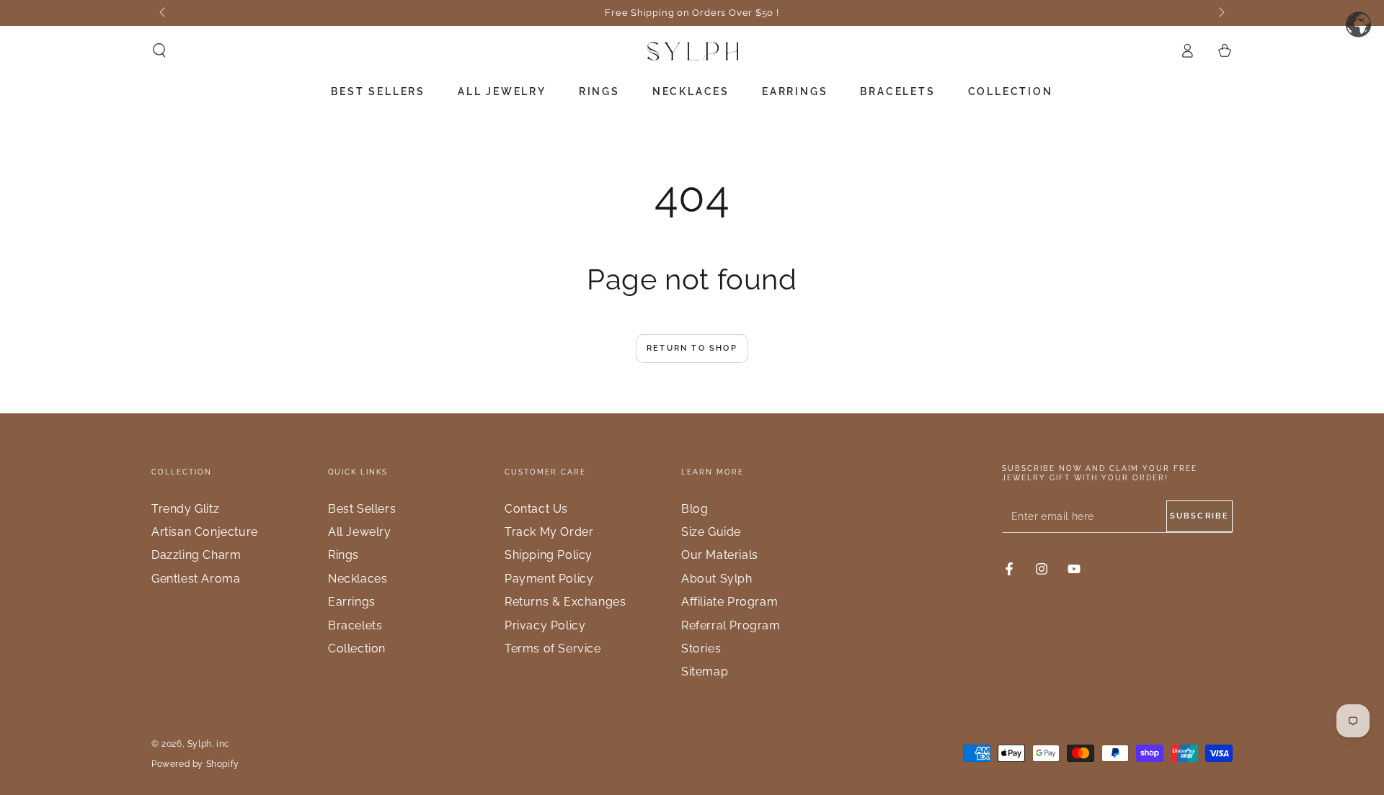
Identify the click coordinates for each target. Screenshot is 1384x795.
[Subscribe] (1199, 516)
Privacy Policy (545, 625)
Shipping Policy (549, 555)
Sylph (199, 744)
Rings (343, 555)
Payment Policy (549, 578)
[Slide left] (163, 13)
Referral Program (731, 625)
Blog (694, 509)
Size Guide (711, 532)
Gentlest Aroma (195, 578)
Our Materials (719, 555)
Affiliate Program (729, 601)
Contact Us (536, 509)
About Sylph (717, 578)
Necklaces (357, 578)
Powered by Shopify (195, 764)
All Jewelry (359, 532)
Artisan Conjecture (204, 532)
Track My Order (549, 532)
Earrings (352, 601)
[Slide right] (1220, 13)
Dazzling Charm (196, 555)
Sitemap (704, 671)
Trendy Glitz (185, 509)
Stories (701, 648)
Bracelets (355, 625)
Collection (357, 648)
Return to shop (692, 348)
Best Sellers (362, 509)
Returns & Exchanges (565, 601)
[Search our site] (159, 50)
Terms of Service (553, 648)
